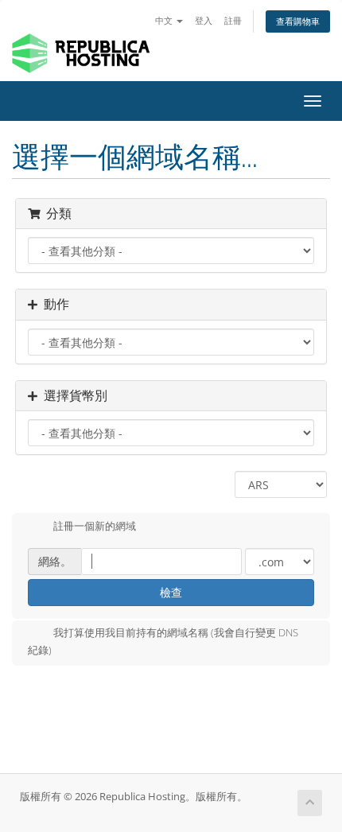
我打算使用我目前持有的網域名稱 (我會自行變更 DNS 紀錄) (163, 641)
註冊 (233, 20)
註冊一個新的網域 (94, 526)
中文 (165, 20)
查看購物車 (298, 21)
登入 (203, 20)
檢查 (171, 592)
